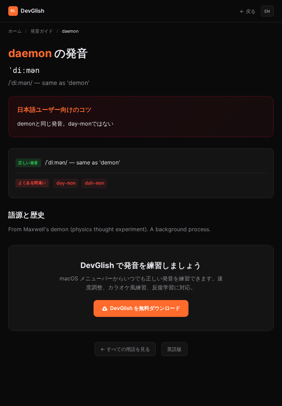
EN (267, 11)
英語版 (174, 349)
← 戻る (248, 11)
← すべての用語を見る (125, 349)
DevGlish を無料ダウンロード (145, 308)
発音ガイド (42, 31)
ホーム (15, 31)
